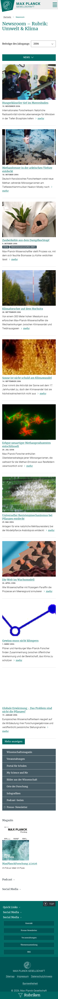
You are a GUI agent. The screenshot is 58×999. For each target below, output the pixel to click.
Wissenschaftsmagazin (19, 752)
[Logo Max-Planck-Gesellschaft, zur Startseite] (25, 6)
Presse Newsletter (29, 930)
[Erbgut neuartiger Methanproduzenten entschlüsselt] (29, 422)
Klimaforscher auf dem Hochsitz (22, 308)
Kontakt (29, 923)
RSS (29, 952)
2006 (36, 43)
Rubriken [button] (31, 995)
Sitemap (10, 976)
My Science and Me (17, 772)
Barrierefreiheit (30, 983)
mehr (41, 118)
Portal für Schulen (17, 765)
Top (51, 903)
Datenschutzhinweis (41, 976)
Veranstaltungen (16, 759)
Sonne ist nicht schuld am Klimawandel (27, 378)
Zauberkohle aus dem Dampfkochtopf (25, 240)
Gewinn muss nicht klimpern (20, 640)
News (26, 57)
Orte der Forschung (17, 786)
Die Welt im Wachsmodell (18, 579)
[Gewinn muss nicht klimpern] (29, 620)
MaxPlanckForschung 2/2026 (19, 863)
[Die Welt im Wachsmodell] (29, 559)
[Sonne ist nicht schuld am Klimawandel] (29, 357)
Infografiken (14, 793)
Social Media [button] (10, 889)
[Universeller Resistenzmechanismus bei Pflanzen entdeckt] (29, 494)
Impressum (23, 976)
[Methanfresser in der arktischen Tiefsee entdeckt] (29, 147)
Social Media (11, 912)
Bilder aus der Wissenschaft (22, 779)
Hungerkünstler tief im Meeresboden (25, 103)
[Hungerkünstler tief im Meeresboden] (29, 82)
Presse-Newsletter (17, 807)
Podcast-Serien (15, 800)
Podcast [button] (7, 879)
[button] (13, 741)
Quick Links (10, 907)
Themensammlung (29, 945)
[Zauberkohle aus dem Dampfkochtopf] (29, 219)
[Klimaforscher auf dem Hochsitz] (29, 288)
